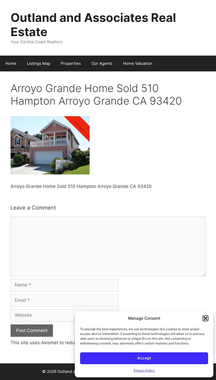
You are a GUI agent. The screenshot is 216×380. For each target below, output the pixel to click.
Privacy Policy (144, 370)
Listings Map (38, 63)
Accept (144, 357)
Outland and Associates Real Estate (93, 24)
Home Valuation (137, 63)
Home (10, 63)
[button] (205, 318)
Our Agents (101, 63)
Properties (71, 63)
